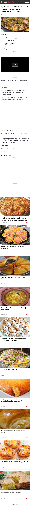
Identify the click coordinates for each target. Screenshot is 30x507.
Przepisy (27, 222)
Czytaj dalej (15, 504)
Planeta (7, 2)
